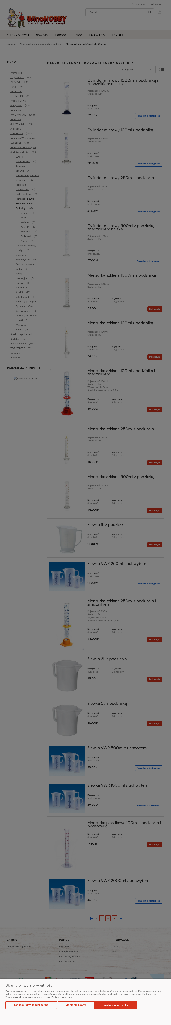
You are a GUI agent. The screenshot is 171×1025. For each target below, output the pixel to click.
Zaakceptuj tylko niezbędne (31, 1005)
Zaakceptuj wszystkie (116, 1005)
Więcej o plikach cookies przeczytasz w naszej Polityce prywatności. (39, 997)
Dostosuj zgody (76, 1005)
